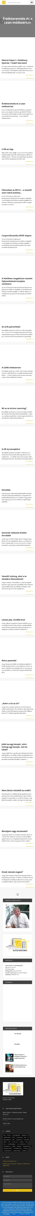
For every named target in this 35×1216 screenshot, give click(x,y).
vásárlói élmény (16, 1150)
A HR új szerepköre (11, 449)
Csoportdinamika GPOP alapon (17, 235)
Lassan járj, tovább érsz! (13, 619)
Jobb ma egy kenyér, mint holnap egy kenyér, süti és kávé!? (14, 747)
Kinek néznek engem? (12, 872)
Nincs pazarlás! (9, 660)
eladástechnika (7, 1137)
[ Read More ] (29, 75)
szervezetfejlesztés (21, 1144)
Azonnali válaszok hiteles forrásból (14, 534)
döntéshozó (24, 1135)
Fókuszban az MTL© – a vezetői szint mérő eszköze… (17, 191)
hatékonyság (20, 1137)
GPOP (13, 1137)
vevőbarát (25, 1148)
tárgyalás (19, 1146)
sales (26, 1141)
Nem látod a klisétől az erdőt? (16, 790)
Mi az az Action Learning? (14, 408)
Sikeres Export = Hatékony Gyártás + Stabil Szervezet (14, 61)
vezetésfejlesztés (7, 1150)
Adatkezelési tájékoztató (9, 1161)
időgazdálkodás (7, 1139)
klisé (14, 1139)
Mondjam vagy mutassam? (15, 831)
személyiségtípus (11, 1144)
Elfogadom (14, 1214)
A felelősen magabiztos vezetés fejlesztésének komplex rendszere (17, 281)
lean (9, 1141)
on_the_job (15, 1141)
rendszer (21, 1141)
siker (5, 1144)
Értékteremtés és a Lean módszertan (17, 20)
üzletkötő (24, 1150)
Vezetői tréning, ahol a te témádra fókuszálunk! (14, 577)
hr (28, 1137)
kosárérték (26, 1139)
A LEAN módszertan (11, 367)
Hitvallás (6, 490)
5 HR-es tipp (7, 149)
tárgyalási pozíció (27, 1146)
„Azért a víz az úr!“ (11, 703)
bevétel (8, 1135)
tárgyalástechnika (8, 1148)
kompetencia (19, 1139)
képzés (5, 1141)
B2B (4, 1135)
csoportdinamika (16, 1135)
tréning (13, 1146)
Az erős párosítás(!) (11, 326)
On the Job (17, 1033)
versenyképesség (17, 1148)
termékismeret (7, 1146)
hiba (25, 1137)
